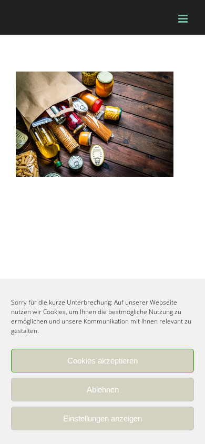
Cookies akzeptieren (102, 360)
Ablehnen (103, 389)
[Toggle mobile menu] (183, 18)
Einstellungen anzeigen (102, 418)
